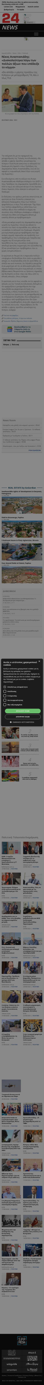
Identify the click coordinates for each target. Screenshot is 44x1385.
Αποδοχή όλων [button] (23, 711)
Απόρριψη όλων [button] (23, 717)
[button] (22, 722)
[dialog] (22, 692)
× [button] (39, 661)
